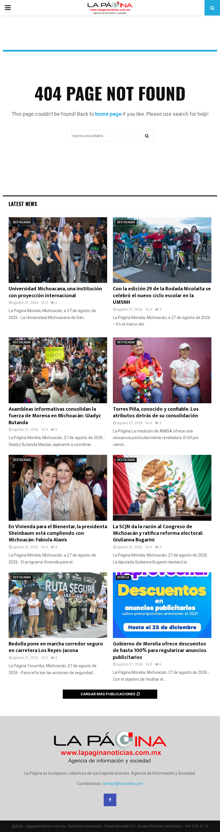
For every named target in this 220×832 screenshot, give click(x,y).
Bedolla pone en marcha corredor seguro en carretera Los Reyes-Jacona (56, 647)
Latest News (23, 203)
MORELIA (123, 577)
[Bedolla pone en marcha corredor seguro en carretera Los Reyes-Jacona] (58, 605)
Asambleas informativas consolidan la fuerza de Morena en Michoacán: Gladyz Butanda (55, 416)
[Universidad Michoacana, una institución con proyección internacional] (58, 250)
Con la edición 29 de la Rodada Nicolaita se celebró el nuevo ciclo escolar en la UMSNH (162, 296)
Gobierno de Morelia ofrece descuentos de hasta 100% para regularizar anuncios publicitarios (159, 651)
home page (108, 114)
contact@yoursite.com (122, 783)
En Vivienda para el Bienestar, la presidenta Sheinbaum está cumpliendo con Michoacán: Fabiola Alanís (58, 533)
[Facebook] (110, 800)
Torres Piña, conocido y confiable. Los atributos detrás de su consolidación (156, 412)
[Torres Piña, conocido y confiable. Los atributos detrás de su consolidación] (162, 370)
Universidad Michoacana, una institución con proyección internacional (55, 292)
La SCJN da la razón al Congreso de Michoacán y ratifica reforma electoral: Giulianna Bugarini (158, 533)
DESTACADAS (22, 222)
